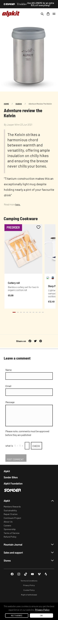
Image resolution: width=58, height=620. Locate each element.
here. (17, 204)
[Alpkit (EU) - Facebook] (12, 574)
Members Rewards (12, 506)
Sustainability (10, 510)
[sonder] (9, 4)
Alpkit (7, 471)
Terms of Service (11, 533)
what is (9, 445)
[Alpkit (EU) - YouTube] (32, 574)
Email (8, 385)
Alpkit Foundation (13, 483)
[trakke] (22, 4)
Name (8, 369)
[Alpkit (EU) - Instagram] (18, 574)
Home (6, 104)
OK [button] (41, 615)
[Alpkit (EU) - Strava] (45, 574)
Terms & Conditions (29, 581)
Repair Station (10, 514)
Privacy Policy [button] (42, 609)
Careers (7, 525)
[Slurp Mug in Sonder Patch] (52, 277)
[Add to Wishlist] (38, 227)
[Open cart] (48, 14)
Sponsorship (10, 529)
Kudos (19, 104)
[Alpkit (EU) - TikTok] (25, 574)
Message (10, 402)
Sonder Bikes (11, 477)
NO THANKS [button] (16, 615)
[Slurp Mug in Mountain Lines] (47, 277)
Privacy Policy (29, 585)
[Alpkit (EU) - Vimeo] (39, 574)
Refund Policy (10, 536)
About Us (8, 521)
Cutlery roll (14, 282)
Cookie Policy (29, 590)
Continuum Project (12, 518)
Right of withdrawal (29, 595)
